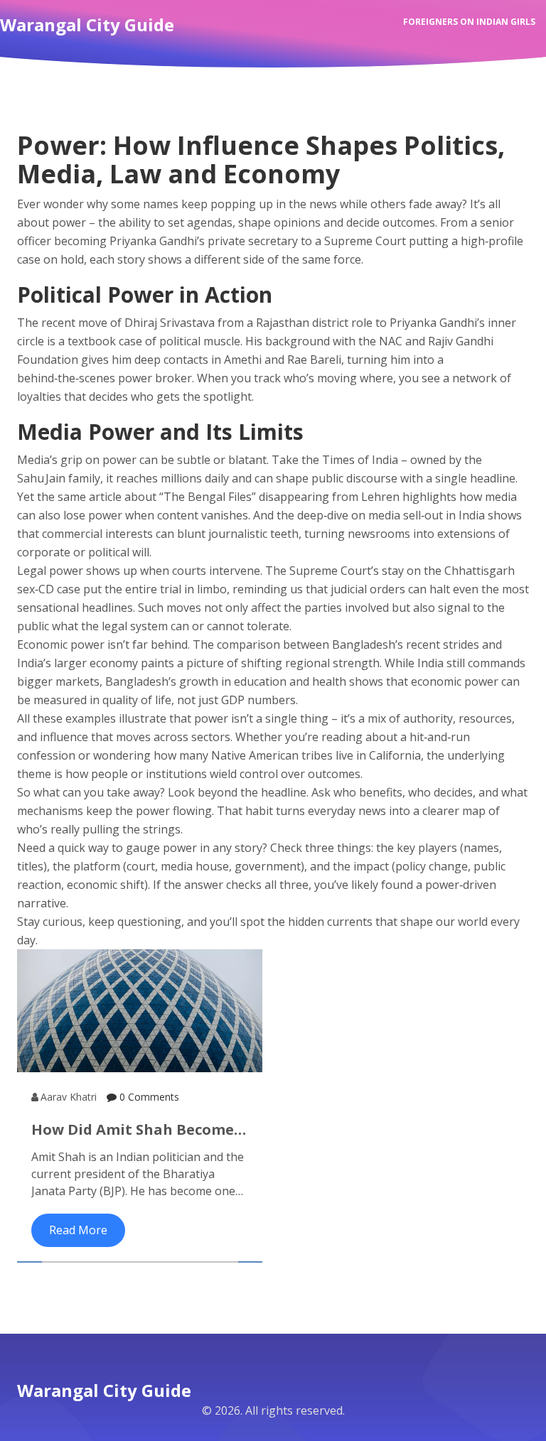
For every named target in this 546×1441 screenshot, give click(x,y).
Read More (78, 1230)
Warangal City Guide (104, 1390)
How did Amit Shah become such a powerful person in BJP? (132, 1130)
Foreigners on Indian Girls (469, 22)
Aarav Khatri (69, 1096)
